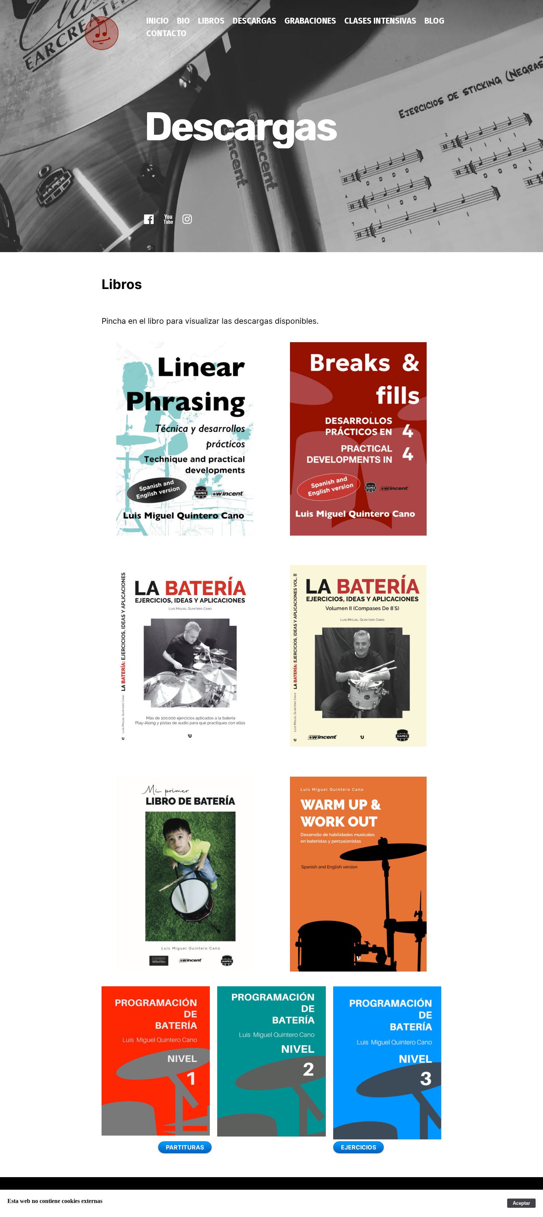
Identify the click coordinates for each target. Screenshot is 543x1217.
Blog (434, 21)
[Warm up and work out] (358, 874)
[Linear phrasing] (184, 439)
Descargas (254, 21)
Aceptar (521, 1203)
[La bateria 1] (184, 656)
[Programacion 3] (387, 1062)
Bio (183, 21)
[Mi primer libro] (184, 873)
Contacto (166, 33)
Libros (211, 21)
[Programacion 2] (271, 1061)
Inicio (157, 21)
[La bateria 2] (358, 656)
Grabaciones (310, 21)
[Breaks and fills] (358, 439)
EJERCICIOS (358, 1147)
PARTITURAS (185, 1147)
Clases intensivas (380, 21)
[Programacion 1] (156, 1061)
